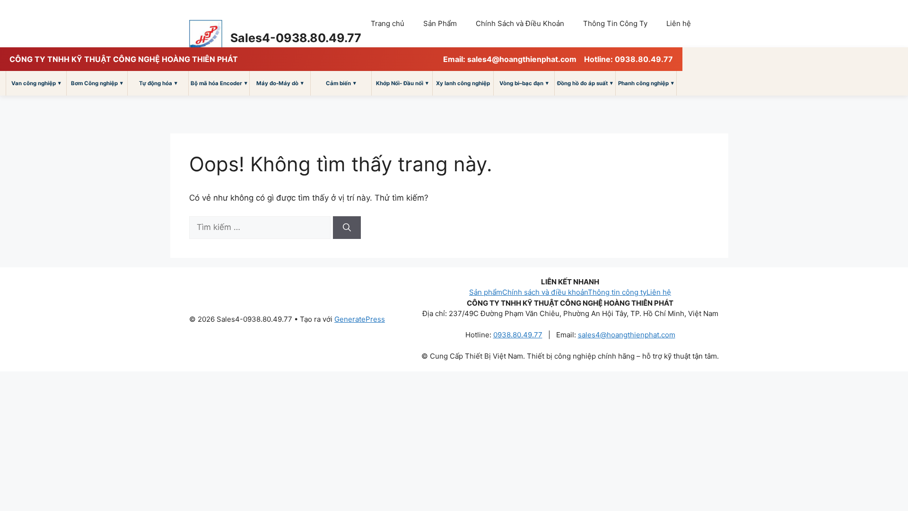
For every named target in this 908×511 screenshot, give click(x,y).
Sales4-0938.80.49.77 (295, 38)
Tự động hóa (158, 83)
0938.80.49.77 (517, 334)
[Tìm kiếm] (347, 227)
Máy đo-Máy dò (280, 83)
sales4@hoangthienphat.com (626, 334)
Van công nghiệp (36, 83)
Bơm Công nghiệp (97, 83)
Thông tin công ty (617, 292)
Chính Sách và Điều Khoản (520, 23)
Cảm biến (341, 83)
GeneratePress (359, 319)
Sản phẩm (485, 292)
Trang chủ (387, 23)
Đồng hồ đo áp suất (585, 83)
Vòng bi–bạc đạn (524, 83)
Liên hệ (678, 23)
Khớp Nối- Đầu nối (402, 83)
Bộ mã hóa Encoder (219, 83)
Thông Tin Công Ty (615, 23)
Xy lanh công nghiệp (463, 83)
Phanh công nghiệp (646, 83)
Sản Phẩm (440, 23)
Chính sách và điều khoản (545, 292)
